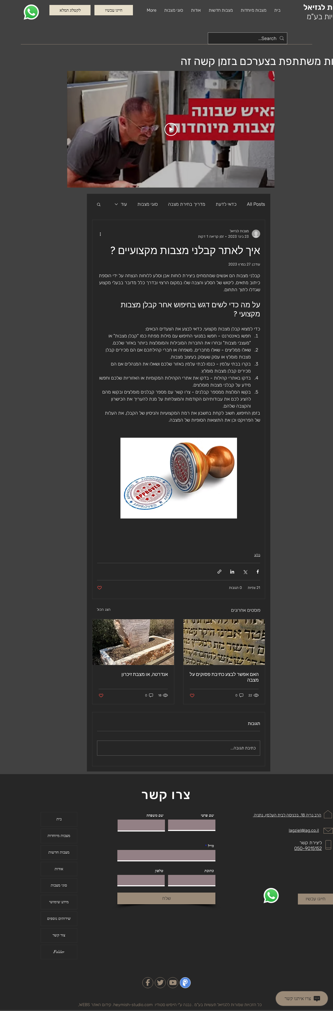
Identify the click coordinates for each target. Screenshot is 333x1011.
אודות (59, 869)
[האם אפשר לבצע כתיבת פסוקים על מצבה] (224, 642)
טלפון (159, 871)
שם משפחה (154, 815)
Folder (59, 951)
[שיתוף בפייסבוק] (257, 571)
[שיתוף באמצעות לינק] (219, 571)
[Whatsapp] (31, 12)
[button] (173, 10)
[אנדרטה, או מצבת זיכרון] (133, 642)
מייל (211, 846)
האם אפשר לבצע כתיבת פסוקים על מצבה (224, 677)
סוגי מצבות (147, 204)
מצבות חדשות (58, 852)
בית (59, 819)
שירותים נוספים (59, 918)
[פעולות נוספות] (100, 234)
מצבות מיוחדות (59, 835)
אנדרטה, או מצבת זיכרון (144, 674)
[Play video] (170, 129)
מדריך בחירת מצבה (186, 204)
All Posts (256, 204)
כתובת (209, 871)
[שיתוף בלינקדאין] (232, 571)
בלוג (257, 555)
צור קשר (59, 935)
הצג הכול (104, 609)
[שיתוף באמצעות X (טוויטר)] (244, 571)
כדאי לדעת (226, 204)
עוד (124, 204)
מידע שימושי (59, 902)
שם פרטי (207, 815)
